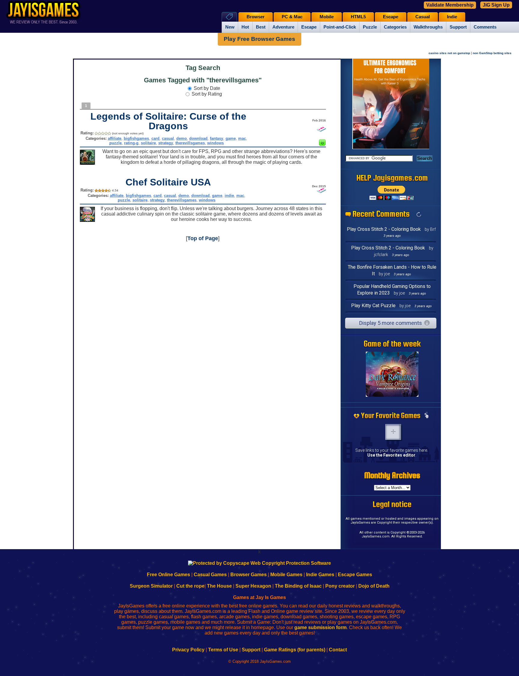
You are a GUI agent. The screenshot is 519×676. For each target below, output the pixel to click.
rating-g (131, 143)
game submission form (320, 627)
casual (168, 138)
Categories (395, 27)
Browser (256, 16)
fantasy (216, 138)
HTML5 (358, 16)
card (155, 138)
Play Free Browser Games (259, 39)
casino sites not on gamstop (449, 53)
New (230, 27)
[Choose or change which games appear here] (426, 415)
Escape (309, 27)
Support (458, 27)
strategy (165, 143)
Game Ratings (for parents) (294, 649)
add (393, 432)
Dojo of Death (374, 586)
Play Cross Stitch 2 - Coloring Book (384, 229)
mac (242, 138)
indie (229, 195)
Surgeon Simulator (151, 586)
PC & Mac (292, 16)
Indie (452, 16)
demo (181, 138)
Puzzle (370, 27)
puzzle (115, 143)
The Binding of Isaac (298, 586)
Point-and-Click (339, 27)
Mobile (327, 16)
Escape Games (355, 574)
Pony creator (340, 586)
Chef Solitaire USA (168, 182)
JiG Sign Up (496, 5)
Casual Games (210, 574)
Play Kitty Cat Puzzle (373, 305)
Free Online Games (168, 574)
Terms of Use (223, 649)
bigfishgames (136, 138)
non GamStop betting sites (492, 53)
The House (219, 586)
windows (215, 143)
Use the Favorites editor (391, 455)
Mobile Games (286, 574)
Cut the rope (190, 586)
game (231, 138)
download (198, 138)
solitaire (148, 143)
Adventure (283, 27)
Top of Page (202, 238)
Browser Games (248, 574)
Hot (245, 27)
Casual (422, 16)
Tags (229, 16)
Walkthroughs (428, 27)
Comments (485, 27)
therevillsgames (190, 143)
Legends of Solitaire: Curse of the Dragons (168, 121)
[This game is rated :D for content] (322, 144)
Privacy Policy (188, 649)
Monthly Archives (392, 475)
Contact (338, 649)
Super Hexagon (253, 586)
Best (261, 27)
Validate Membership (450, 5)
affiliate (114, 138)
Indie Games (320, 574)
